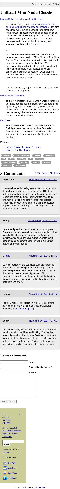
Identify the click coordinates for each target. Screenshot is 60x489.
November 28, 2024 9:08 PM (43, 294)
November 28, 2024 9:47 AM (43, 179)
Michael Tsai (39, 487)
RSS (37, 173)
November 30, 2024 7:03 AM (43, 321)
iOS (4, 159)
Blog (4, 414)
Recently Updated (9, 428)
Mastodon (55, 173)
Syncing (36, 162)
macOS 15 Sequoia (9, 162)
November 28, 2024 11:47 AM (42, 220)
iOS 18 (12, 159)
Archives (5, 417)
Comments (16, 431)
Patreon (5, 452)
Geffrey (6, 256)
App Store (6, 155)
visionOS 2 (7, 165)
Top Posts (6, 423)
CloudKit (35, 44)
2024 (57, 4)
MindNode (24, 162)
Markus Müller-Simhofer (12, 19)
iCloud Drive (49, 155)
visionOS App (20, 165)
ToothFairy (12, 478)
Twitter (45, 173)
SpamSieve (12, 473)
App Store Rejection (22, 155)
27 (53, 4)
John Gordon (35, 19)
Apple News (7, 437)
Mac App (40, 159)
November (47, 4)
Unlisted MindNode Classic (26, 12)
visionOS (46, 162)
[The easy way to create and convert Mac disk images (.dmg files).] (5, 463)
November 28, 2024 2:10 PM (43, 256)
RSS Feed (6, 431)
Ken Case (5, 120)
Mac (31, 159)
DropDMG (12, 463)
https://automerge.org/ (23, 309)
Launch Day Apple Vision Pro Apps (23, 147)
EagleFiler (12, 468)
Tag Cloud (6, 420)
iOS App (22, 159)
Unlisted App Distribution (18, 150)
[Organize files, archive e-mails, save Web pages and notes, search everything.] (5, 468)
